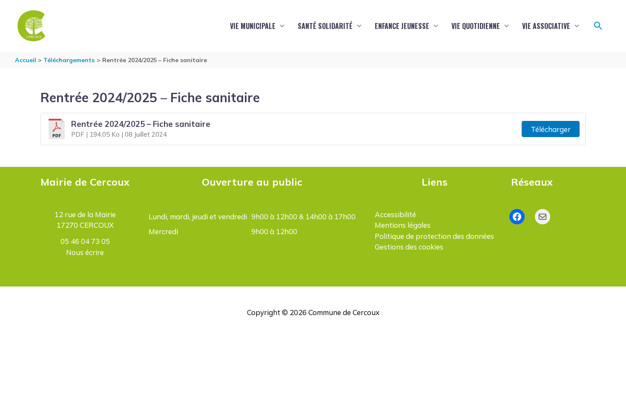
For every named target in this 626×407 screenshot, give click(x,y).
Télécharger (551, 129)
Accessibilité (395, 214)
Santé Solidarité (325, 26)
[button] (598, 26)
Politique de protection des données (434, 236)
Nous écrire (85, 252)
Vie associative (546, 26)
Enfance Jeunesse (402, 26)
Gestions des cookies (409, 246)
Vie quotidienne (475, 26)
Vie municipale (253, 26)
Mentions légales (403, 225)
